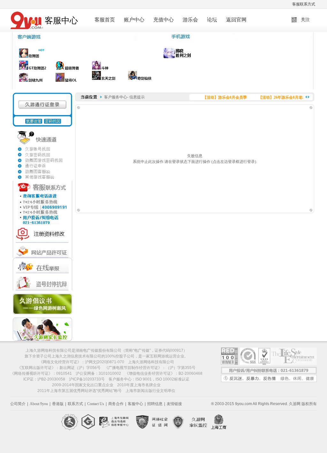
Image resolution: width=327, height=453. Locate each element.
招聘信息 (155, 404)
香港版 (58, 404)
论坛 (212, 19)
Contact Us (95, 404)
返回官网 (236, 19)
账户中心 (134, 19)
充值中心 (163, 19)
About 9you (39, 404)
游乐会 (190, 19)
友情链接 (174, 404)
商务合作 (116, 404)
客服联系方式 (303, 4)
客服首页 (105, 19)
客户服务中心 (115, 97)
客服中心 (135, 404)
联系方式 (75, 404)
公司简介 (18, 404)
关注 (305, 19)
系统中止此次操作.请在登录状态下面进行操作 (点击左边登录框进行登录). (195, 161)
